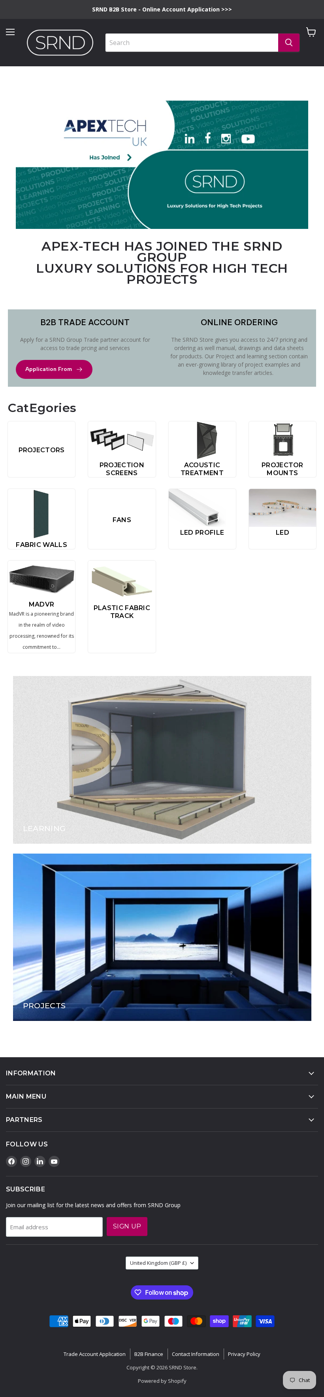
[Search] (289, 43)
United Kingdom (158, 1262)
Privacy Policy (244, 1354)
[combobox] (191, 43)
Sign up (127, 1226)
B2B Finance (148, 1354)
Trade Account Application (95, 1354)
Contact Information (195, 1354)
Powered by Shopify (162, 1380)
